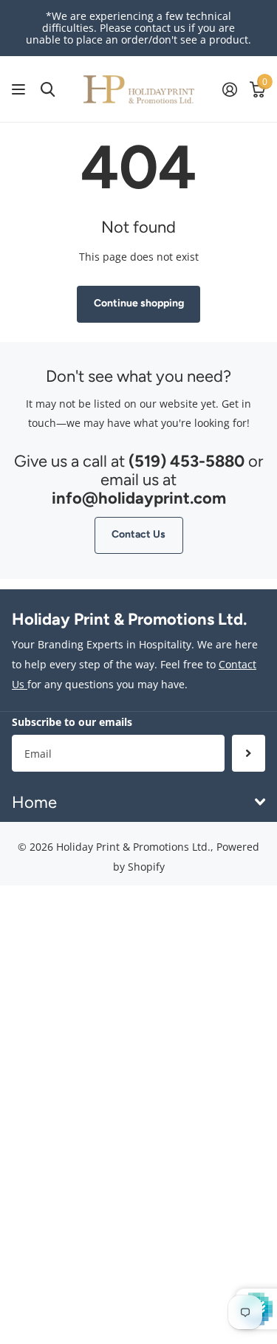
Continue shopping (139, 303)
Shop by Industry (20, 89)
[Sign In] (229, 89)
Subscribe (248, 753)
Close (138, 802)
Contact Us (138, 534)
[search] (48, 89)
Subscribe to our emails (72, 722)
